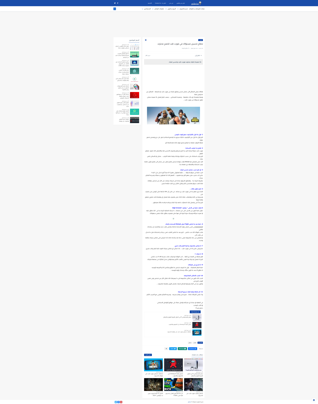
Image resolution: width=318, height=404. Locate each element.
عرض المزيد (148, 354)
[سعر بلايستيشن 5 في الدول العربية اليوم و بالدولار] (196, 318)
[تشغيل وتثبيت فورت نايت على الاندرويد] (193, 384)
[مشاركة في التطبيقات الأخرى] (166, 348)
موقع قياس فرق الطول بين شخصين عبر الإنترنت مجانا (123, 104)
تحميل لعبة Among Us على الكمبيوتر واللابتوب (180, 324)
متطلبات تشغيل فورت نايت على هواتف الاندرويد (179, 331)
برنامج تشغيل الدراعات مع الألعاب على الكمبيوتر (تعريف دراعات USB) (122, 63)
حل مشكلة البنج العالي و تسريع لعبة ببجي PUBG (174, 394)
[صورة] (134, 47)
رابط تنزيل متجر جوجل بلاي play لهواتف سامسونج (122, 79)
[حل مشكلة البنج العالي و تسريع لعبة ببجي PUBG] (173, 384)
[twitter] (115, 3)
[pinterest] (121, 402)
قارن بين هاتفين (180, 3)
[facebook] (118, 3)
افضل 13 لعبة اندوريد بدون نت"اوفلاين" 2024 (155, 394)
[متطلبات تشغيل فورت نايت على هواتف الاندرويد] (196, 332)
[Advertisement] (159, 24)
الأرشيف (150, 3)
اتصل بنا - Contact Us (160, 3)
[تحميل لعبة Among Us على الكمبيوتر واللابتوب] (196, 325)
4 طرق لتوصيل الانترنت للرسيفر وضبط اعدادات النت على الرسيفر (122, 55)
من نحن (171, 3)
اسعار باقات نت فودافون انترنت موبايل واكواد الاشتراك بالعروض (122, 96)
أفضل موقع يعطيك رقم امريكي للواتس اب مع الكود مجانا (122, 112)
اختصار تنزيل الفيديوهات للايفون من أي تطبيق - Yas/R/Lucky (123, 87)
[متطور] (196, 3)
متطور (189, 402)
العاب (200, 40)
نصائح (190, 342)
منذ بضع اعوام (187, 315)
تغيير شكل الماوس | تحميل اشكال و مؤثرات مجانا (122, 47)
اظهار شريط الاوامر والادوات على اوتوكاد (124, 120)
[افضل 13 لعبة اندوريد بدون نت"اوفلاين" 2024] (153, 384)
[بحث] (114, 9)
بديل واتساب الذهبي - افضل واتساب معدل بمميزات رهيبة (123, 72)
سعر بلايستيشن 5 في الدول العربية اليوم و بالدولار (177, 317)
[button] (192, 348)
